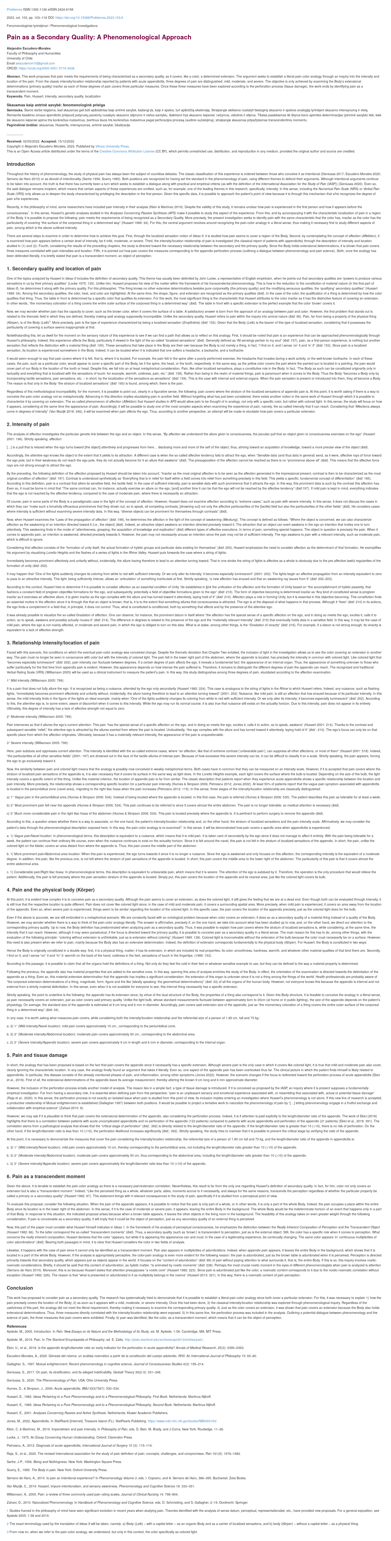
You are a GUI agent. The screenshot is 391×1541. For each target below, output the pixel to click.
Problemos (14, 9)
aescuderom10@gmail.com (35, 63)
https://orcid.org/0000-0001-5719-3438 (46, 68)
